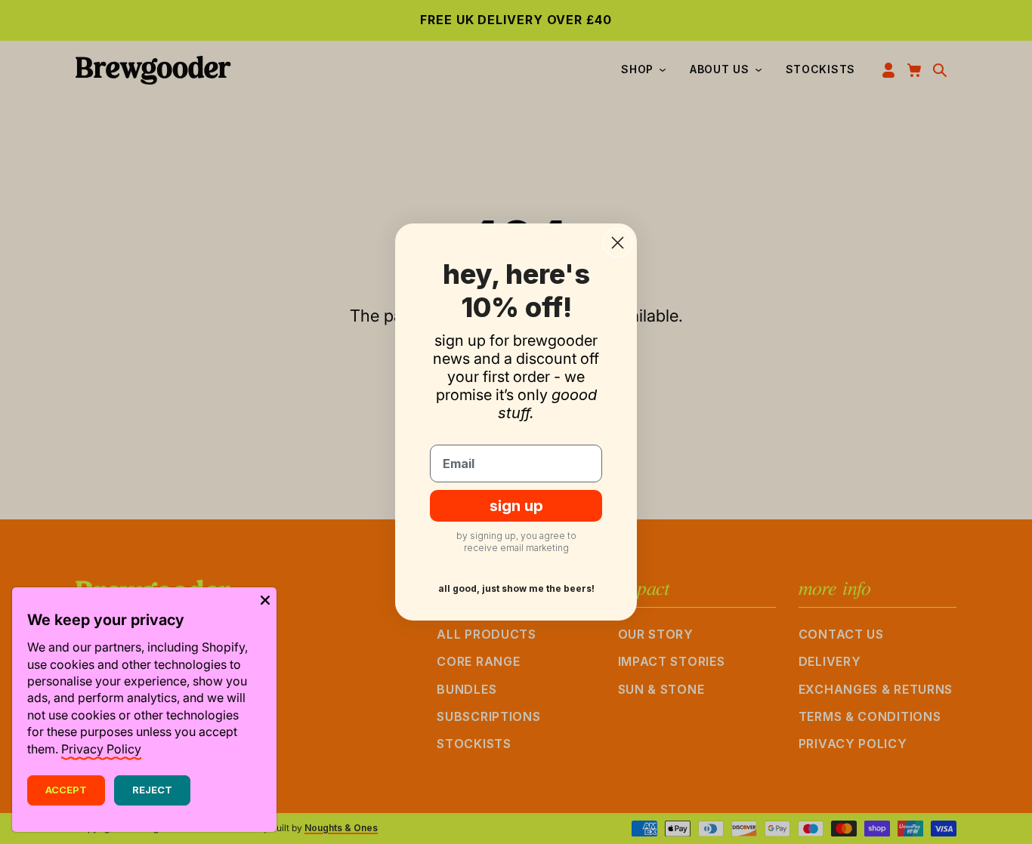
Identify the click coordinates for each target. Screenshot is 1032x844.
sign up (516, 506)
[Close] (265, 598)
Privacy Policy (101, 748)
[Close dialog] (617, 242)
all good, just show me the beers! (516, 588)
